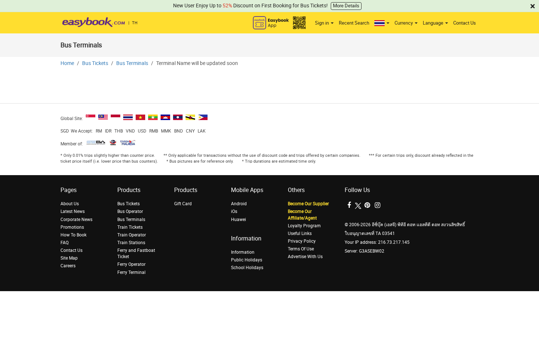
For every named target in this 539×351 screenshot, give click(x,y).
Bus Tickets (95, 63)
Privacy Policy (302, 241)
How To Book (73, 235)
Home (67, 63)
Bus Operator (130, 211)
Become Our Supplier (308, 203)
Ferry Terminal (131, 272)
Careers (68, 265)
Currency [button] (404, 23)
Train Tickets (130, 227)
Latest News (72, 211)
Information (242, 252)
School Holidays (247, 267)
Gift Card (183, 203)
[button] (382, 23)
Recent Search (354, 23)
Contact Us (464, 23)
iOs (234, 211)
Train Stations (131, 242)
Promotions (72, 227)
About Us (69, 203)
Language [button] (433, 23)
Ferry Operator (131, 264)
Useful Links (300, 233)
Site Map (69, 258)
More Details (346, 5)
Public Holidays (246, 260)
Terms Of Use (301, 249)
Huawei (238, 219)
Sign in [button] (322, 23)
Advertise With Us (305, 256)
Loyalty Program (304, 225)
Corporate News (76, 219)
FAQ (64, 242)
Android (239, 203)
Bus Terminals (132, 63)
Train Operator (131, 235)
